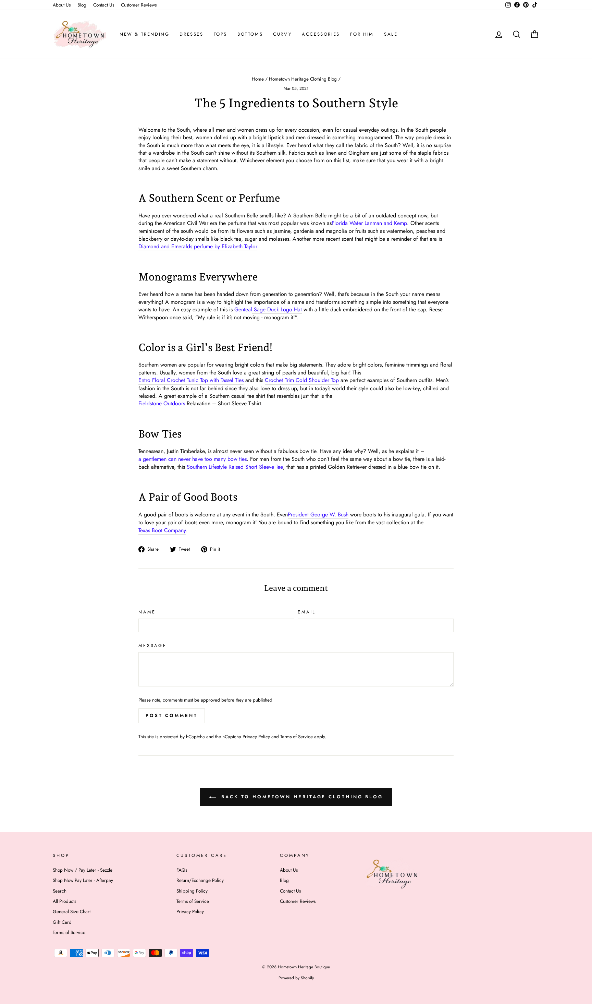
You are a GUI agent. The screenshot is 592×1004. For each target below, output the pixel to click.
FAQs (181, 869)
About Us (62, 4)
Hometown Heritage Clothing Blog (303, 78)
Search (59, 890)
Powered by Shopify (296, 978)
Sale (390, 34)
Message (152, 646)
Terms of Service (296, 736)
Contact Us (103, 4)
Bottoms (250, 34)
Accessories (321, 34)
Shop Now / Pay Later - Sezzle (82, 869)
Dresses (191, 34)
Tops (220, 34)
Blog (81, 4)
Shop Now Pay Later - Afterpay (83, 880)
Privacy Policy (256, 736)
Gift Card (62, 922)
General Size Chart (71, 911)
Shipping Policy (192, 890)
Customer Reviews (139, 4)
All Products (64, 901)
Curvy (282, 34)
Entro (191, 380)
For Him (362, 34)
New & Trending (144, 34)
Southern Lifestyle (234, 467)
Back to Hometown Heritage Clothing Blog (301, 796)
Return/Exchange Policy (200, 880)
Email (307, 612)
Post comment (172, 715)
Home (258, 78)
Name (147, 612)
